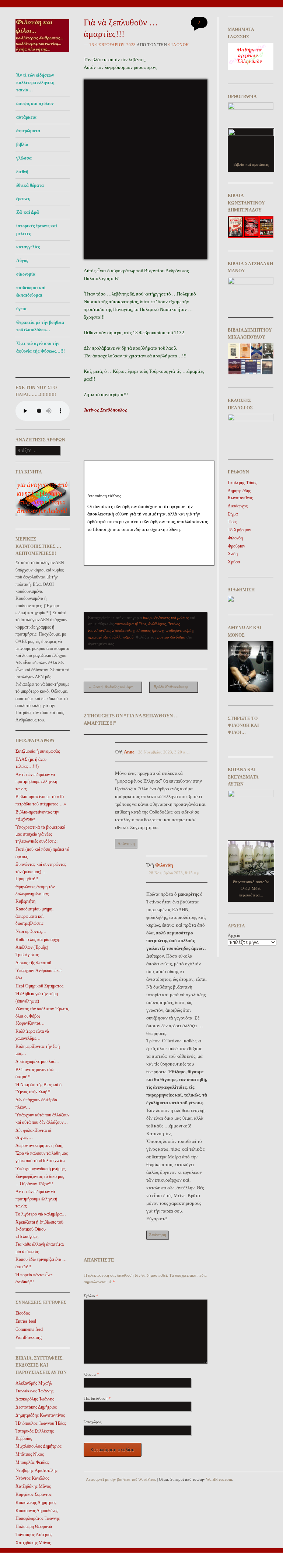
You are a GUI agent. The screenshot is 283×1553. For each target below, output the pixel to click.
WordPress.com (219, 1479)
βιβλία (22, 144)
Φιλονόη (178, 44)
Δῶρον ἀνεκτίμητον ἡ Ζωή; (39, 1145)
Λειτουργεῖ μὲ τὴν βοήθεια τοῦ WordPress (121, 1479)
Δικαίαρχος (238, 505)
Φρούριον (236, 546)
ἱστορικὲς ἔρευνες (149, 630)
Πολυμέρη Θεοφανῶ (33, 1526)
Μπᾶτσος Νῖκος (29, 1454)
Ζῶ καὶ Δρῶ (27, 212)
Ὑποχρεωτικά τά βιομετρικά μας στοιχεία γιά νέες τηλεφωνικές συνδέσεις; (40, 834)
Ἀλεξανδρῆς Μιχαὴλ (33, 1383)
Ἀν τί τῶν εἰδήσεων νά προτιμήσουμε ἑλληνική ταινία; (36, 781)
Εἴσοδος (22, 1313)
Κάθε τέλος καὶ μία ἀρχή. (37, 939)
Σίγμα (233, 514)
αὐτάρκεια (26, 117)
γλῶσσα (24, 158)
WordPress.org (28, 1337)
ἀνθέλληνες (157, 624)
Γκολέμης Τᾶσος (242, 482)
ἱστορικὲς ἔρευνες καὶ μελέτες (36, 229)
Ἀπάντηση (126, 843)
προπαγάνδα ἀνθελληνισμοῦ (110, 637)
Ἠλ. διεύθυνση (97, 1398)
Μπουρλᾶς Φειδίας (32, 1462)
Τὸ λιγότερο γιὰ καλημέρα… (40, 1214)
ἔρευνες (23, 198)
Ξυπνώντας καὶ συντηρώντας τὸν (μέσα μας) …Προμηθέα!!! (40, 871)
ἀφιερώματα (28, 130)
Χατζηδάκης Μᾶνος (33, 1486)
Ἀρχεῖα (234, 935)
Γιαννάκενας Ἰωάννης (34, 1390)
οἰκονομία (25, 274)
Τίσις (232, 521)
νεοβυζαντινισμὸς (179, 630)
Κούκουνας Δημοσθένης (36, 1510)
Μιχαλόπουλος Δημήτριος (38, 1446)
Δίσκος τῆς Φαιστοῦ (33, 962)
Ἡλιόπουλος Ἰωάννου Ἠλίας (40, 1423)
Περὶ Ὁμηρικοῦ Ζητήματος (39, 986)
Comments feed (29, 1329)
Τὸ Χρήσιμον (239, 529)
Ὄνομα (91, 1374)
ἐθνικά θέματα (30, 185)
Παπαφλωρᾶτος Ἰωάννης (37, 1518)
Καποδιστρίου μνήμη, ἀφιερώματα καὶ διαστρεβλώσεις (34, 916)
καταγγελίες (28, 246)
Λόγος (22, 260)
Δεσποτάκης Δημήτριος (36, 1407)
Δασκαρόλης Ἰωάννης (34, 1399)
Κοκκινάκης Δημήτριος (35, 1502)
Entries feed (25, 1321)
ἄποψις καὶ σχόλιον (34, 103)
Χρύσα (234, 561)
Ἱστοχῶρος (92, 1422)
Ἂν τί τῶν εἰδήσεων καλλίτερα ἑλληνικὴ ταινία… (35, 83)
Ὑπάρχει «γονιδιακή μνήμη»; (40, 1168)
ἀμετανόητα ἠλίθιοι (130, 624)
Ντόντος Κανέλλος (32, 1478)
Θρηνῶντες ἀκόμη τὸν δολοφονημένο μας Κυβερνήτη (35, 894)
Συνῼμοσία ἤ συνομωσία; (37, 751)
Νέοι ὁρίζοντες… (30, 931)
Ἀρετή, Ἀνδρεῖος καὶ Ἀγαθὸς (113, 687)
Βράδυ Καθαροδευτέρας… (176, 687)
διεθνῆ (22, 171)
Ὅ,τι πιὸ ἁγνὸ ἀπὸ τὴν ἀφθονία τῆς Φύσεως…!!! (40, 347)
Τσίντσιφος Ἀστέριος (33, 1534)
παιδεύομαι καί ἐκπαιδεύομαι (31, 291)
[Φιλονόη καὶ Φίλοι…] (42, 54)
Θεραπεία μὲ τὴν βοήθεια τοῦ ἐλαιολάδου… (40, 326)
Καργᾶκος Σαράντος (33, 1494)
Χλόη (233, 553)
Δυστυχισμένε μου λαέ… (37, 1061)
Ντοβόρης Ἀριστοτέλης (36, 1470)
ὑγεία (21, 308)
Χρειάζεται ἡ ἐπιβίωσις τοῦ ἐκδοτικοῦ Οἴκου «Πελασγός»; (39, 1229)
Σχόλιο (91, 1296)
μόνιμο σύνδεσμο (171, 637)
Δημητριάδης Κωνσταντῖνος (40, 1415)
